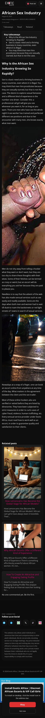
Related (29, 27)
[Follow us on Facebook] (11, 623)
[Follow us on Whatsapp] (18, 623)
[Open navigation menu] (41, 3)
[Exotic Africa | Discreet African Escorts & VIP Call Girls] (9, 4)
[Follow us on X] (26, 623)
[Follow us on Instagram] (40, 623)
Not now (22, 711)
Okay (22, 704)
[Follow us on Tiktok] (33, 623)
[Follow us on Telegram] (4, 623)
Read (19, 27)
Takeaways (8, 27)
